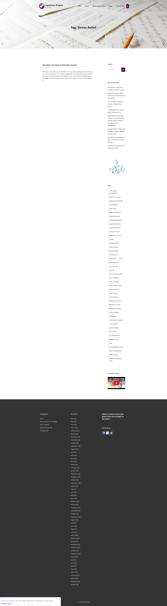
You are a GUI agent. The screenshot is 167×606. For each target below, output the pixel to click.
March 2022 (74, 572)
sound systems (113, 324)
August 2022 (74, 557)
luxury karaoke (113, 247)
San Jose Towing (113, 312)
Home (79, 6)
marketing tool (113, 255)
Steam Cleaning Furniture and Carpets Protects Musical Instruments (116, 95)
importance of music (115, 235)
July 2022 (73, 560)
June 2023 (74, 526)
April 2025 (74, 461)
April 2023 (74, 532)
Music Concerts (44, 424)
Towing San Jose (113, 339)
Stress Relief (112, 331)
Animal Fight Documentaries (113, 192)
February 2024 (75, 501)
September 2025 (76, 446)
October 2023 (75, 514)
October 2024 (75, 480)
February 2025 (75, 468)
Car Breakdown (113, 205)
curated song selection (115, 220)
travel (110, 343)
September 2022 (76, 554)
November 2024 (75, 477)
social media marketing (116, 320)
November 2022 (75, 547)
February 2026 (75, 431)
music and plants (114, 262)
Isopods (111, 239)
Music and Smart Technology (48, 421)
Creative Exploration (115, 212)
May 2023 (74, 529)
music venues (113, 293)
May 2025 (74, 458)
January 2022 (75, 578)
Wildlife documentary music (115, 360)
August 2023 (74, 520)
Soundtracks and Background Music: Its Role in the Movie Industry (116, 139)
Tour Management (114, 335)
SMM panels (112, 316)
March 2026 (74, 428)
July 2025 (73, 452)
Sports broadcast (114, 328)
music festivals (113, 266)
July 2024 (73, 489)
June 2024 (74, 492)
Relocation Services (114, 304)
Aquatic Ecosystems (115, 197)
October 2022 (75, 551)
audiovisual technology (116, 201)
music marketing (114, 281)
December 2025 (75, 437)
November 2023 (75, 511)
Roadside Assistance (115, 308)
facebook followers (114, 228)
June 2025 (74, 455)
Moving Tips (112, 258)
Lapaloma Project (54, 5)
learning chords (113, 243)
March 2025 (74, 464)
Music (110, 6)
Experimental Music (115, 224)
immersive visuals (114, 231)
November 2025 (75, 440)
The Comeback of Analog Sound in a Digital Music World (115, 104)
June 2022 (74, 563)
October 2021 (75, 584)
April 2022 (74, 569)
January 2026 (75, 434)
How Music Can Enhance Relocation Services (59, 65)
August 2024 (74, 486)
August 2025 (74, 449)
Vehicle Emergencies (115, 351)
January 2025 (75, 471)
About (87, 6)
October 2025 (75, 443)
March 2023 (74, 535)
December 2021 (75, 581)
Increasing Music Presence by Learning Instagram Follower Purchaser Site (116, 131)
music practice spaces (115, 285)
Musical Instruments (99, 6)
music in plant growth (115, 274)
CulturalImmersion (114, 216)
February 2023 (75, 538)
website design (113, 355)
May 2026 (74, 421)
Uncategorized (44, 431)
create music (112, 208)
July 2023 (73, 523)
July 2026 (73, 418)
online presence (113, 297)
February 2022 (75, 575)
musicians (112, 270)
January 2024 (75, 504)
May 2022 (74, 566)
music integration (114, 278)
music (121, 258)
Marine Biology (113, 251)
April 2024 (74, 498)
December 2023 (75, 507)
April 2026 (74, 424)
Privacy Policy (120, 6)
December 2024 (75, 474)
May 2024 (74, 495)
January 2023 (75, 541)
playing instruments (115, 301)
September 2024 (76, 483)
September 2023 (76, 517)
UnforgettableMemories (116, 347)
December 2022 (75, 544)
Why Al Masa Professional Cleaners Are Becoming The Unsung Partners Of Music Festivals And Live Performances (116, 120)
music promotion (114, 289)
